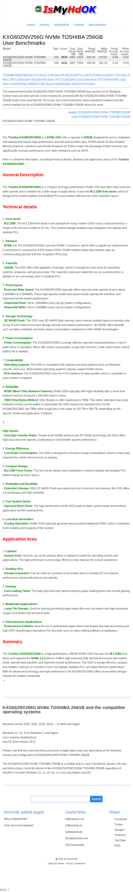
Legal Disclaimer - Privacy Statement (66, 863)
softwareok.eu (73, 825)
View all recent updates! (18, 825)
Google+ (120, 829)
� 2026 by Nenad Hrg (66, 859)
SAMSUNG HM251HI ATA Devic (76, 83)
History (44, 25)
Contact (79, 25)
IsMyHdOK (61, 25)
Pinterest (120, 835)
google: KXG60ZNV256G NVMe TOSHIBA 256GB (99, 112)
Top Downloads (74, 844)
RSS (118, 845)
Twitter (119, 824)
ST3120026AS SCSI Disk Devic (77, 79)
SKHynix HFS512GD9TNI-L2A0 (69, 75)
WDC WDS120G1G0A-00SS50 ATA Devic (29, 79)
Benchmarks (97, 25)
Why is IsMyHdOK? (16, 818)
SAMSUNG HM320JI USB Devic (32, 83)
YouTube (120, 840)
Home (31, 25)
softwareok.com (74, 818)
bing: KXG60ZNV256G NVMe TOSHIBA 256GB (101, 116)
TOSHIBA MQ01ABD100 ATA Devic (25, 75)
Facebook (121, 819)
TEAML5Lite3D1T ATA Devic (110, 75)
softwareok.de (73, 831)
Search (96, 799)
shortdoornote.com (76, 838)
